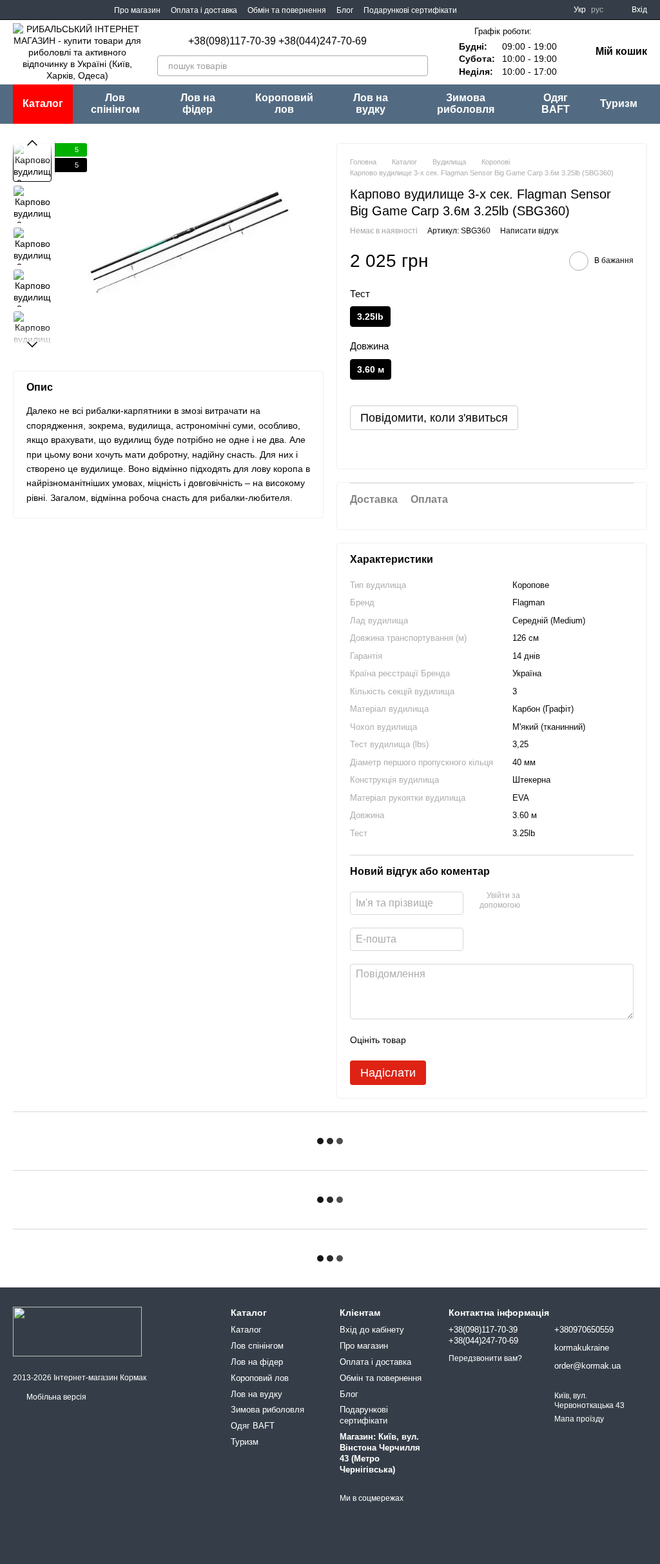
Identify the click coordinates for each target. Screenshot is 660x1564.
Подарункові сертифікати (410, 10)
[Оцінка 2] (448, 1040)
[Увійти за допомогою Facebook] (534, 901)
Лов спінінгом (115, 103)
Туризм (618, 103)
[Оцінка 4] (489, 1040)
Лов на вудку (370, 103)
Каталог (246, 1329)
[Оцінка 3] (468, 1040)
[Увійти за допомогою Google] (555, 901)
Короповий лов (284, 103)
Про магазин (137, 10)
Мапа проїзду (579, 1418)
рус (597, 10)
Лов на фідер (197, 103)
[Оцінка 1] (427, 1040)
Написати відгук (529, 230)
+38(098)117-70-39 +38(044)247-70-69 (277, 41)
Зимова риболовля (465, 103)
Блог (344, 10)
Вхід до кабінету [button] (372, 1329)
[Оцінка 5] (510, 1040)
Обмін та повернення (287, 10)
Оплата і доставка (204, 10)
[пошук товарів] (417, 65)
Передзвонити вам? (485, 1358)
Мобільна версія (55, 1397)
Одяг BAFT (555, 103)
